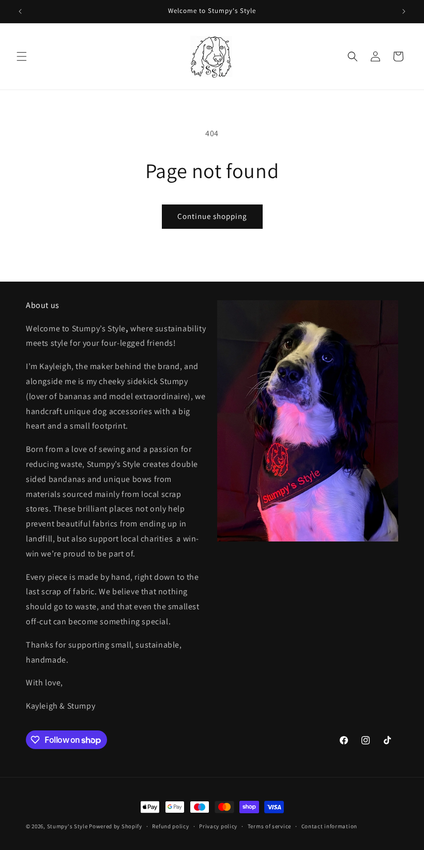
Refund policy (170, 826)
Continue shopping (212, 216)
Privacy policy (218, 826)
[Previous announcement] (20, 11)
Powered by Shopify (115, 826)
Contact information (329, 826)
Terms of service (269, 826)
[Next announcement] (403, 11)
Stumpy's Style (67, 826)
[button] (21, 56)
